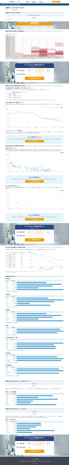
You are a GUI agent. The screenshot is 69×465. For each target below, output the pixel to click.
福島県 (15, 4)
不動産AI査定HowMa (4, 4)
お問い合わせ (28, 461)
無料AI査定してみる (56, 1)
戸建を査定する (34, 24)
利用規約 (34, 461)
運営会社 (48, 461)
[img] (34, 117)
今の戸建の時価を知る (34, 141)
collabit (36, 463)
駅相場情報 (11, 4)
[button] (42, 1)
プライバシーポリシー (41, 461)
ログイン (32, 459)
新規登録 (37, 459)
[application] (34, 163)
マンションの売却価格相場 (12, 9)
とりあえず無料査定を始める (34, 78)
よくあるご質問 (22, 461)
